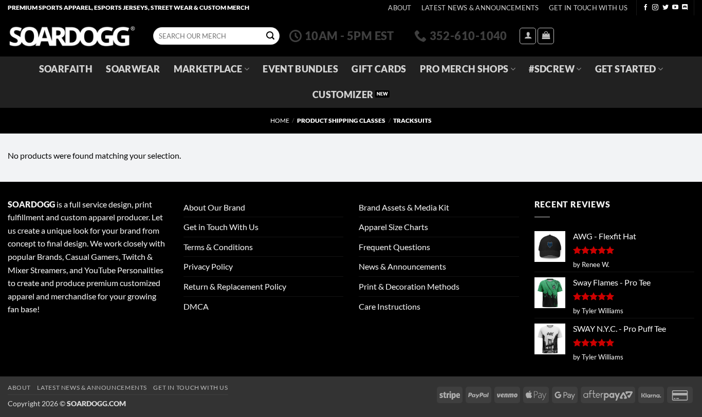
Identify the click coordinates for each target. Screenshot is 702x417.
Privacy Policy (208, 266)
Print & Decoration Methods (409, 286)
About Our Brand (214, 207)
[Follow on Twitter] (665, 7)
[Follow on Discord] (685, 7)
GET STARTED (625, 69)
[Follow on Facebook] (645, 7)
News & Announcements (402, 266)
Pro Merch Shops (464, 69)
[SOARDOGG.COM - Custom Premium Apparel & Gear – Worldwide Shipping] (72, 36)
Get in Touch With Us (220, 227)
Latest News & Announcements (480, 8)
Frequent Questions (394, 247)
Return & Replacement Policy (234, 286)
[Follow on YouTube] (675, 7)
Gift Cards (379, 69)
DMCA (196, 306)
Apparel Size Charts (393, 227)
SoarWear (133, 69)
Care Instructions (389, 306)
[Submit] (270, 36)
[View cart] (546, 36)
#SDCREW (551, 69)
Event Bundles (300, 69)
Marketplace (208, 69)
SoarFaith (66, 69)
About (399, 8)
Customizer (343, 94)
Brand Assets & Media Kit (404, 207)
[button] (528, 36)
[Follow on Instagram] (655, 7)
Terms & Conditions (218, 247)
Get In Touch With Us (588, 8)
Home (279, 120)
